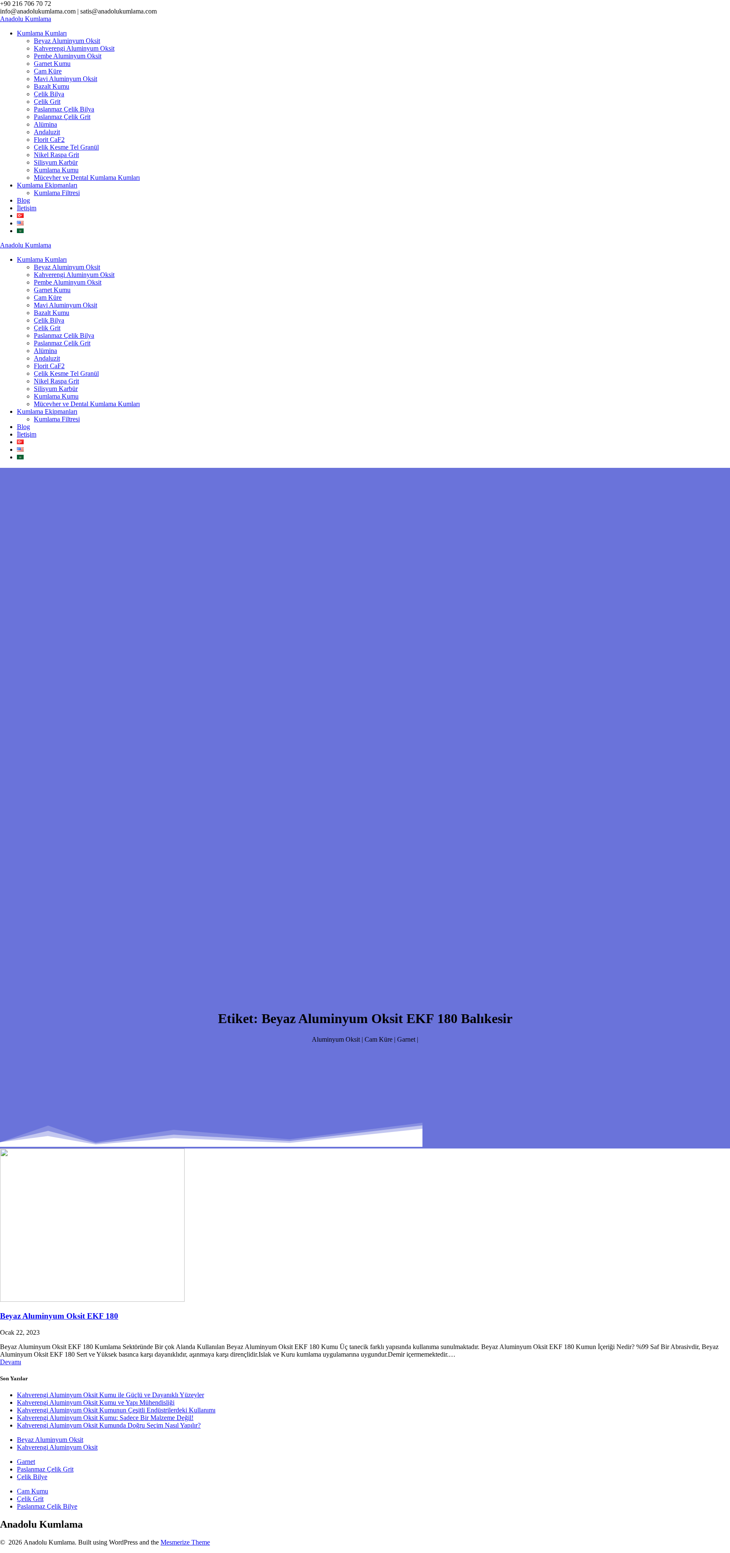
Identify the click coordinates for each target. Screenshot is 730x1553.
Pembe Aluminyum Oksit (67, 56)
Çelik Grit (47, 101)
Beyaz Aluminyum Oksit (67, 40)
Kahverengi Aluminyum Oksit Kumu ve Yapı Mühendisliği (95, 1402)
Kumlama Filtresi (57, 192)
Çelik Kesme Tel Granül (66, 147)
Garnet (26, 1461)
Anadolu (25, 18)
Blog (23, 200)
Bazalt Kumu (51, 86)
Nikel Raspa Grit (56, 154)
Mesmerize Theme (185, 1542)
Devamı (10, 1362)
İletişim (26, 208)
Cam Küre (48, 71)
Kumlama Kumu (56, 170)
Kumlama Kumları (42, 33)
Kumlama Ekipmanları (47, 185)
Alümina (45, 124)
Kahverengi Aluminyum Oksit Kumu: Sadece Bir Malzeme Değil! (105, 1417)
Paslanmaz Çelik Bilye (47, 1506)
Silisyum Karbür (56, 162)
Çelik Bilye (32, 1476)
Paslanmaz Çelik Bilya (64, 109)
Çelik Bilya (49, 94)
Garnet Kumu (52, 63)
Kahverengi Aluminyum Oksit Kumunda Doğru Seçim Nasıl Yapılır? (109, 1425)
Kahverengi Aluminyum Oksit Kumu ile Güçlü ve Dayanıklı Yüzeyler (110, 1394)
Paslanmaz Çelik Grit (62, 116)
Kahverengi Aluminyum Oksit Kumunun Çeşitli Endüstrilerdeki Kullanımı (116, 1410)
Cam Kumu (32, 1491)
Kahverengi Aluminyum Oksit (74, 48)
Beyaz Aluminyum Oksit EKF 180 (59, 1315)
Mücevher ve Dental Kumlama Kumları (87, 177)
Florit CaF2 (49, 139)
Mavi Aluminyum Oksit (65, 78)
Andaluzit (47, 132)
